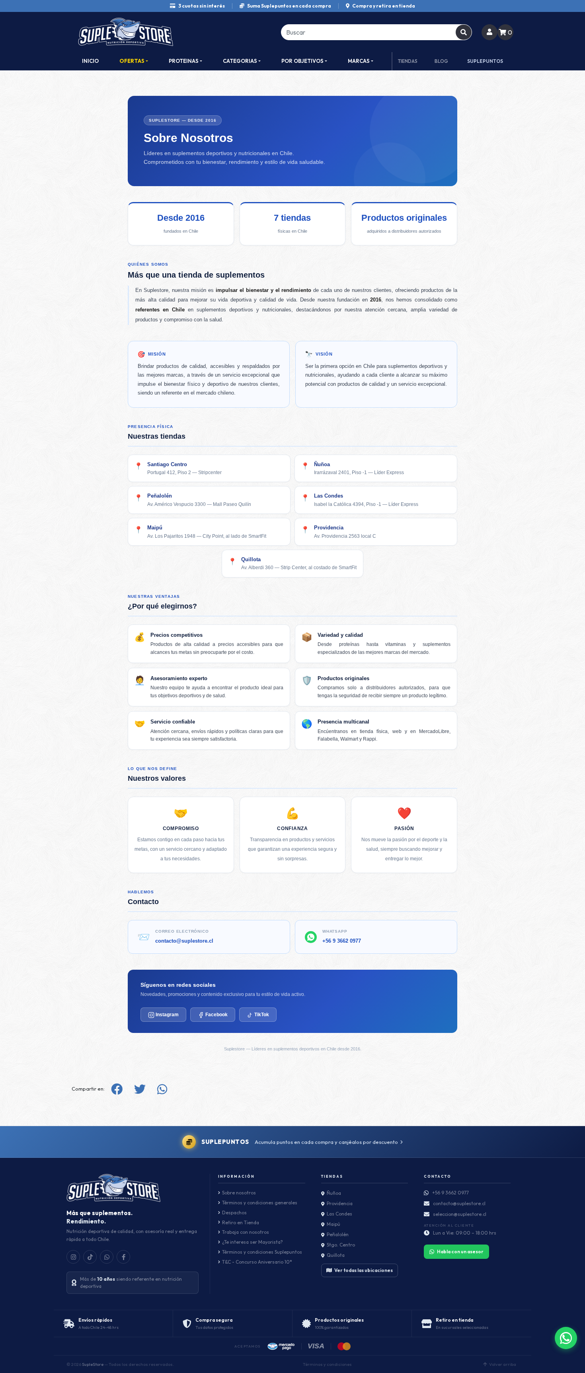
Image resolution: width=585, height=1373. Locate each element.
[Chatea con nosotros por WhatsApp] (566, 1338)
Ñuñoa (334, 1193)
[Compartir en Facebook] (117, 1089)
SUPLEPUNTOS (485, 61)
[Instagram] (73, 1257)
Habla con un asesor (460, 1251)
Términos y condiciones (327, 1364)
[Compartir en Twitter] (140, 1089)
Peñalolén (338, 1234)
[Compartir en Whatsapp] (162, 1089)
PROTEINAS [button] (184, 61)
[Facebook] (123, 1257)
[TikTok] (90, 1257)
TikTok (261, 1014)
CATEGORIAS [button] (240, 61)
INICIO (90, 61)
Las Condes (339, 1214)
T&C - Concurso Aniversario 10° (257, 1262)
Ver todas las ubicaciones (363, 1270)
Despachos (234, 1212)
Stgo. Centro (341, 1245)
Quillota (336, 1255)
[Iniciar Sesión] (489, 32)
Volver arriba (502, 1364)
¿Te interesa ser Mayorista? (252, 1242)
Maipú (333, 1224)
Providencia (340, 1203)
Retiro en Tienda (240, 1222)
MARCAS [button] (359, 61)
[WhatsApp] (106, 1257)
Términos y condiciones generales (259, 1203)
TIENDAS (407, 61)
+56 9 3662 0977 (341, 941)
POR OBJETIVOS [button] (302, 61)
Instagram (166, 1014)
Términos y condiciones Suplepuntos (262, 1252)
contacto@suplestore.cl (184, 941)
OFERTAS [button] (131, 61)
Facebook (216, 1014)
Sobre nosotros (239, 1193)
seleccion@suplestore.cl (459, 1214)
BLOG (441, 61)
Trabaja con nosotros (245, 1232)
